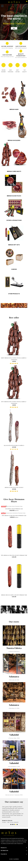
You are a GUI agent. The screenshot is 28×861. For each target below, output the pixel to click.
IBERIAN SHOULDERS (14, 140)
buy (14, 28)
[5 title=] (13, 363)
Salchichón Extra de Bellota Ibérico (14, 445)
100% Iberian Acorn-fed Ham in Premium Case (14, 515)
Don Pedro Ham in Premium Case (14, 509)
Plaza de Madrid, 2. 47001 (14, 766)
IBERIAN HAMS (14, 109)
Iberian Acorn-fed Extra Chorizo (14, 487)
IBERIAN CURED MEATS (14, 171)
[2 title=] (12, 449)
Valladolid (14, 735)
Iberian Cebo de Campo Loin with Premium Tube (14, 595)
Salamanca (14, 676)
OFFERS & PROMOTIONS (14, 220)
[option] (14, 22)
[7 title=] (15, 363)
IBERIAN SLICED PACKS (14, 196)
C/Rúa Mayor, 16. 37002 (14, 708)
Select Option (12, 355)
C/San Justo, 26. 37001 (14, 680)
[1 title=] (9, 363)
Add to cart (12, 506)
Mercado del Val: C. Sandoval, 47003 (14, 795)
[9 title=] (16, 363)
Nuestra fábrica (14, 648)
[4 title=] (15, 449)
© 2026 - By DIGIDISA (14, 859)
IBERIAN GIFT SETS (14, 245)
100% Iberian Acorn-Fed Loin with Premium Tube (14, 555)
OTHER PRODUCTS (14, 294)
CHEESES (14, 269)
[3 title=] (11, 363)
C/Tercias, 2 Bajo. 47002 (14, 738)
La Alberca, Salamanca (14, 651)
